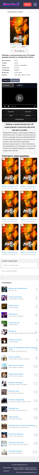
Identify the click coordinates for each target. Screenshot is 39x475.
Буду (11, 115)
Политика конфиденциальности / (26, 472)
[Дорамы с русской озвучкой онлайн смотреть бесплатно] (11, 4)
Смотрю (11, 111)
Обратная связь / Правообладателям (25, 469)
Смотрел (28, 111)
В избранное (20, 51)
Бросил (28, 115)
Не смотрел (19, 119)
